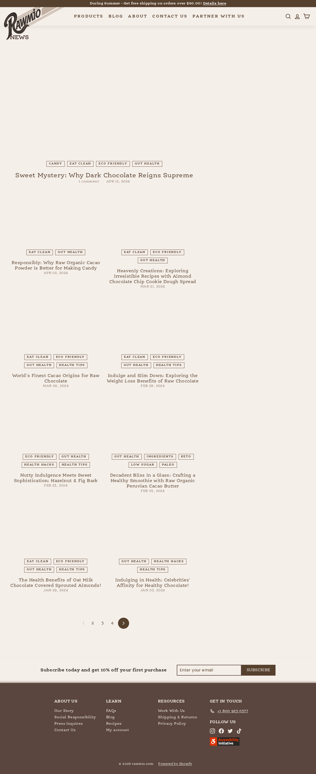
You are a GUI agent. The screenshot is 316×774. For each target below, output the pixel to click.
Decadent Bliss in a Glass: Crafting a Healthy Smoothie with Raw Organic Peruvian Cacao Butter (153, 480)
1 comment (89, 181)
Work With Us (171, 711)
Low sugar (143, 464)
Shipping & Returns (177, 717)
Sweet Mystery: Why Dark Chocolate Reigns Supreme (104, 175)
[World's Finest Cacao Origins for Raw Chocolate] (56, 325)
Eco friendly (113, 163)
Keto (186, 456)
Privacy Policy (172, 723)
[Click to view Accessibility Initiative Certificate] (224, 744)
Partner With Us (219, 16)
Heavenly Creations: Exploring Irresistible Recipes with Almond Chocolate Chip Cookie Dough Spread (152, 276)
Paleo (168, 464)
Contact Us (170, 16)
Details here (214, 3)
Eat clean (80, 163)
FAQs (111, 711)
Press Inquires (68, 723)
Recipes (114, 723)
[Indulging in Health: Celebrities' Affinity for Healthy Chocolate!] (153, 529)
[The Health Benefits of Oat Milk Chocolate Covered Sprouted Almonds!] (56, 529)
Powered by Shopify (175, 764)
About (137, 16)
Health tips (72, 365)
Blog (116, 16)
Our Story (64, 711)
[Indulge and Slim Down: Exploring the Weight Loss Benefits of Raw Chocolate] (153, 325)
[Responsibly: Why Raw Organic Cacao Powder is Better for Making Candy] (56, 220)
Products (89, 16)
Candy (55, 163)
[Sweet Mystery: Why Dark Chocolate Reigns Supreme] (104, 104)
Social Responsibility (75, 717)
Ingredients (160, 456)
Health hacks (39, 464)
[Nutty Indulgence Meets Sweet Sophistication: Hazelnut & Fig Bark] (56, 424)
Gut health (147, 163)
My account (117, 730)
